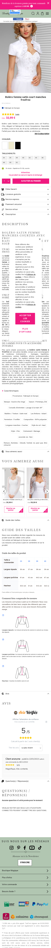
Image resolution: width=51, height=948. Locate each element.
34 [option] (4, 158)
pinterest (19, 848)
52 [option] (17, 162)
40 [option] (23, 158)
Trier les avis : (14, 747)
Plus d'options (25, 330)
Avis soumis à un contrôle (24, 722)
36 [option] (10, 158)
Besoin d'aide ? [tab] (8, 892)
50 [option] (10, 162)
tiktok (40, 848)
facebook (24, 848)
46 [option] (42, 158)
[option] (5, 145)
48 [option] (4, 162)
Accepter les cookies (25, 319)
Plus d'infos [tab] (7, 878)
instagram (11, 848)
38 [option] (17, 158)
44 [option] (36, 158)
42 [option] (29, 158)
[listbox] (25, 146)
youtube (32, 848)
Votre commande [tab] (9, 885)
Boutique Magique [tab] (10, 871)
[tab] (25, 189)
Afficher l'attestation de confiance (25, 719)
